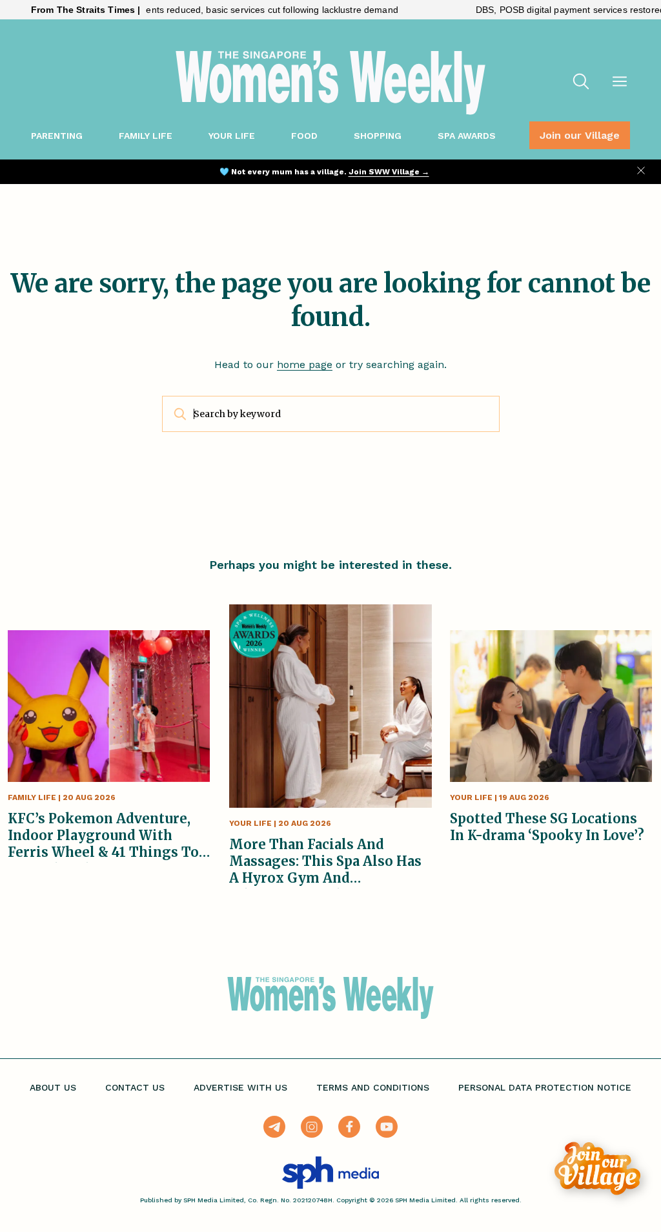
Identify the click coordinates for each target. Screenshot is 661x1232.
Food (304, 135)
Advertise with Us (240, 1087)
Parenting (57, 135)
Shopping (378, 135)
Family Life (145, 135)
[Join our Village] (597, 1168)
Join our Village (580, 135)
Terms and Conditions (372, 1087)
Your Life (231, 135)
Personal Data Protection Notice (544, 1087)
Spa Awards (467, 135)
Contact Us (135, 1087)
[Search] (581, 82)
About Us (53, 1087)
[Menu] (619, 82)
